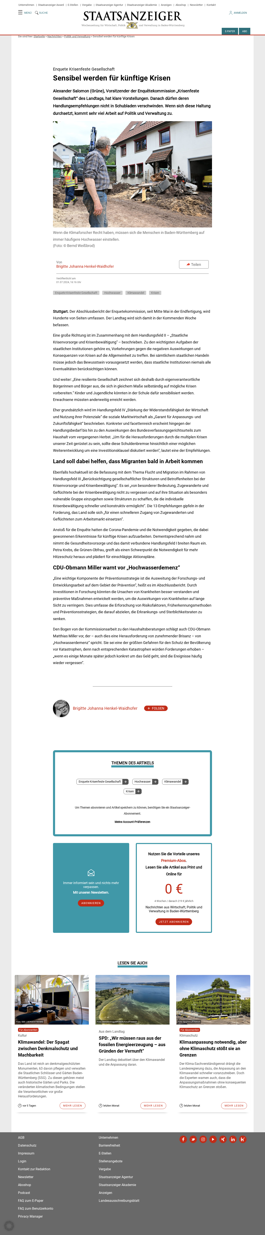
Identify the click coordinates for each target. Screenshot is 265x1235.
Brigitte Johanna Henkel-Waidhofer (85, 266)
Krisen (130, 791)
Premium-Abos (173, 860)
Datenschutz (27, 1145)
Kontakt (211, 4)
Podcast (24, 1193)
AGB (21, 1138)
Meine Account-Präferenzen (132, 821)
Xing (222, 1139)
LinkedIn (232, 1139)
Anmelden (240, 12)
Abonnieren (91, 903)
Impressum (26, 1153)
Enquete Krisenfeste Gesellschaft (100, 781)
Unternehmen (26, 4)
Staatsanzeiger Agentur (109, 4)
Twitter (193, 1139)
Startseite (39, 36)
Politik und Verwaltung (77, 36)
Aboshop (181, 4)
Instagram (203, 1139)
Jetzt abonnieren (174, 921)
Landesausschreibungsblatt (119, 1201)
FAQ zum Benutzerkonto (35, 1209)
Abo (244, 31)
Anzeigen (166, 4)
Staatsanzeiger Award (51, 4)
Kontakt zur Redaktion (34, 1169)
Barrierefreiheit (109, 1145)
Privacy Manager (30, 1216)
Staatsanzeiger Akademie (142, 4)
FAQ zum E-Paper (30, 1201)
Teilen (196, 264)
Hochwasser (143, 781)
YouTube (213, 1139)
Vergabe (87, 4)
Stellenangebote (110, 1161)
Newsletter (196, 4)
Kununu (242, 1139)
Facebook (183, 1139)
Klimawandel (172, 781)
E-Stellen (73, 4)
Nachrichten (54, 36)
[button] (9, 1226)
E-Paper (230, 31)
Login (22, 1161)
